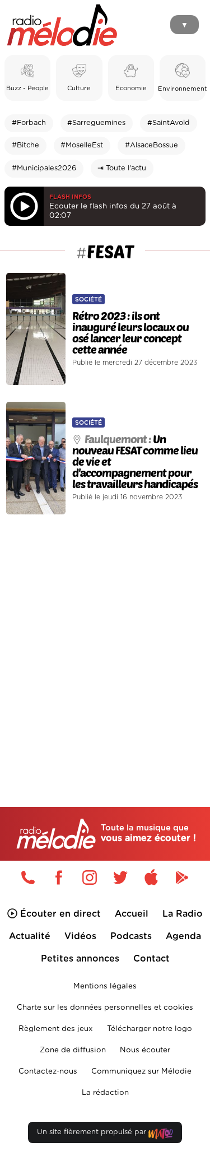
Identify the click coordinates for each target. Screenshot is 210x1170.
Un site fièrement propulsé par (92, 1132)
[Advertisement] (105, 637)
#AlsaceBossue (151, 145)
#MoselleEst (81, 145)
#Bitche (25, 145)
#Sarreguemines (96, 123)
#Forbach (29, 123)
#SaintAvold (168, 123)
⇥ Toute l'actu (121, 168)
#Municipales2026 (44, 168)
